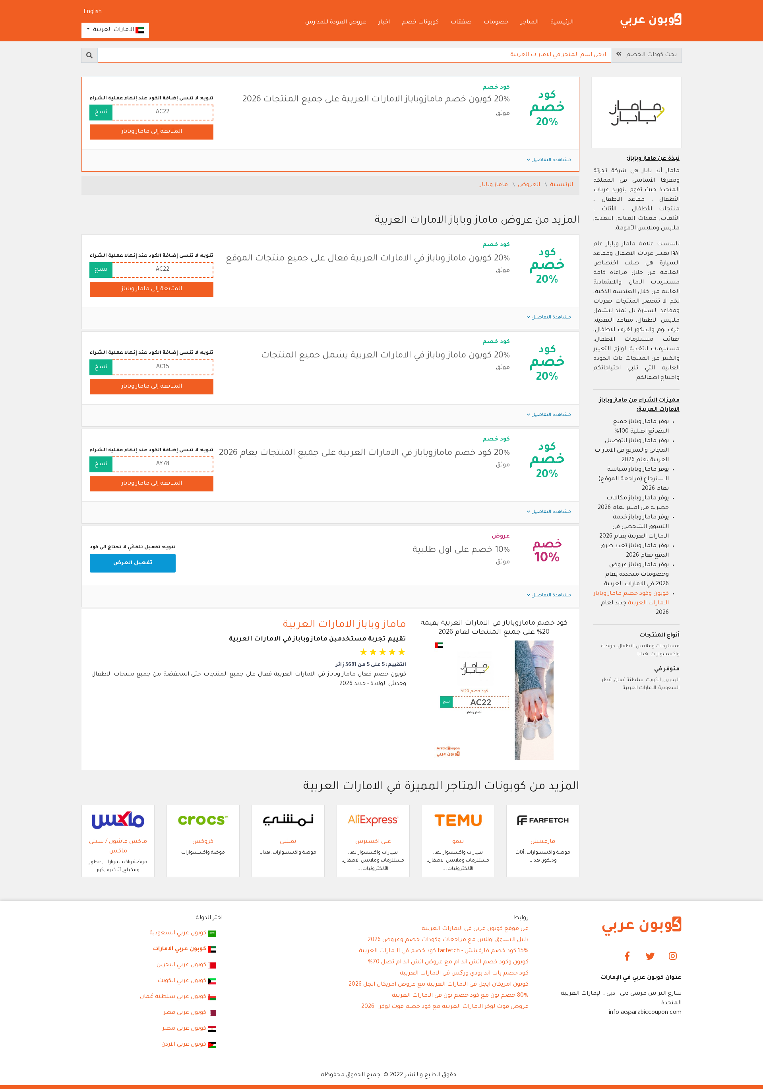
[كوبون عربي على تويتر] (650, 957)
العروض (530, 185)
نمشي (288, 842)
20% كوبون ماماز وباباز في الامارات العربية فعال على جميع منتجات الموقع (368, 259)
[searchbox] (354, 55)
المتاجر (529, 22)
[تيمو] (458, 821)
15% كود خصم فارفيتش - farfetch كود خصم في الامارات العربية (444, 951)
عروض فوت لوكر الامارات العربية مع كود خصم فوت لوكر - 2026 (445, 1007)
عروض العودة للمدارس (335, 22)
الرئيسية (561, 22)
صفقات (461, 22)
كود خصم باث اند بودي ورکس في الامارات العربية (464, 974)
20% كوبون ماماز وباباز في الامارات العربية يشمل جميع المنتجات (385, 356)
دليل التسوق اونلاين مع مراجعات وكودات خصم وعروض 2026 (448, 940)
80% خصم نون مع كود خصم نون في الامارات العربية (460, 996)
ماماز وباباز (494, 185)
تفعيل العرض (132, 563)
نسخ (101, 112)
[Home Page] (642, 927)
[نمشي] (288, 821)
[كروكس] (203, 821)
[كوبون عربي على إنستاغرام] (673, 957)
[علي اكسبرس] (373, 821)
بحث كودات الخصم (649, 55)
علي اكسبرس (373, 842)
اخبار (384, 22)
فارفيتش (543, 842)
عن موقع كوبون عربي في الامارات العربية (475, 929)
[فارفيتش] (543, 821)
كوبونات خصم (420, 22)
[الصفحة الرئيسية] (651, 21)
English (92, 12)
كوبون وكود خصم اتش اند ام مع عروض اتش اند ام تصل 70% (448, 962)
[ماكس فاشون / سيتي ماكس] (118, 821)
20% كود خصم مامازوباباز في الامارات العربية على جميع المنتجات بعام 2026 (364, 453)
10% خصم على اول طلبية (461, 550)
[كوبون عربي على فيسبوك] (628, 957)
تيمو (458, 842)
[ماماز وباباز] (636, 114)
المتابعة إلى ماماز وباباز (152, 132)
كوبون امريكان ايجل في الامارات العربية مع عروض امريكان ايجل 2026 (439, 985)
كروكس (202, 842)
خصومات (496, 22)
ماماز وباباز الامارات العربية (344, 625)
